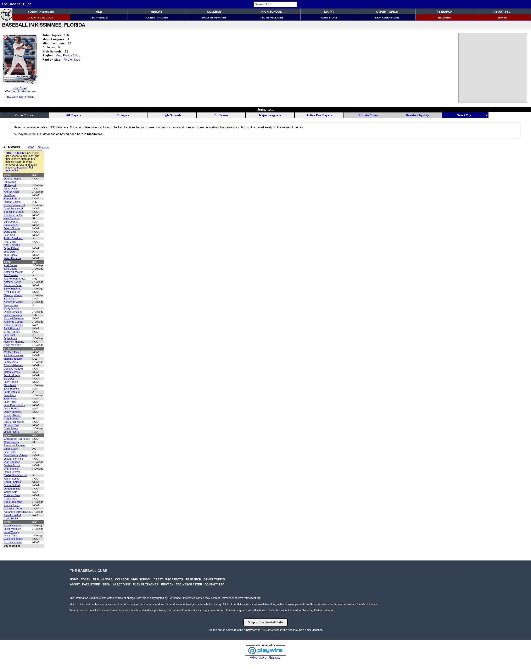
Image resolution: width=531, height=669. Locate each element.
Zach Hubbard (12, 328)
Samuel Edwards (13, 272)
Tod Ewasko (11, 275)
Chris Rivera (11, 428)
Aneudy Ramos (12, 415)
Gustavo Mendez (13, 368)
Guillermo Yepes (13, 538)
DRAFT (329, 11)
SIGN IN (502, 17)
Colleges (123, 115)
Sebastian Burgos (14, 211)
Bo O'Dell (9, 378)
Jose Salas (20, 88)
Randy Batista (12, 198)
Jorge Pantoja (12, 392)
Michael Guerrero (14, 318)
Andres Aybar (11, 191)
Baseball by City (417, 115)
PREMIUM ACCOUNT (116, 584)
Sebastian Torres (13, 508)
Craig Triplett (11, 518)
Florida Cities (368, 115)
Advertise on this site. (265, 657)
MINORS (156, 11)
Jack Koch (10, 335)
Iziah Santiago (12, 462)
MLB (99, 11)
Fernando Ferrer (13, 285)
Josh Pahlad (11, 382)
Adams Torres (11, 505)
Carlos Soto (10, 492)
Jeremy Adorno (12, 178)
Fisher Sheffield (13, 482)
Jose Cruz (9, 235)
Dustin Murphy (12, 375)
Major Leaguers (270, 115)
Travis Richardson (14, 421)
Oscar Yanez (11, 535)
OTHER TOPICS (387, 11)
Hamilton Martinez (14, 341)
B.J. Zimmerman (13, 542)
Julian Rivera (11, 431)
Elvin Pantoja (11, 388)
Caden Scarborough (15, 475)
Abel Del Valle (12, 245)
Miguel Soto (10, 498)
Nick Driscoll (11, 255)
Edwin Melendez (13, 365)
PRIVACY (167, 584)
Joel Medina (11, 362)
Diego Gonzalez (13, 311)
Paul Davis (10, 241)
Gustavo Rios (11, 425)
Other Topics (24, 115)
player (7, 175)
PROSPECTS (174, 579)
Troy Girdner (11, 305)
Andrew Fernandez (15, 278)
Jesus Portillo (11, 408)
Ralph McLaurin (13, 358)
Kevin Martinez (12, 345)
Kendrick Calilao (13, 215)
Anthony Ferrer (12, 282)
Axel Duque (10, 265)
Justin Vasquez (12, 528)
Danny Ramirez (13, 411)
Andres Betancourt (14, 205)
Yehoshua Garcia (13, 301)
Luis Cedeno (11, 221)
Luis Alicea (10, 182)
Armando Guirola (13, 321)
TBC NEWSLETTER (271, 17)
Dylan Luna (10, 338)
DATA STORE (329, 17)
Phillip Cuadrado (13, 238)
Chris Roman (11, 442)
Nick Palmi (10, 385)
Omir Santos (11, 468)
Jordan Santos (12, 465)
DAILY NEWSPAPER (214, 17)
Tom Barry (9, 195)
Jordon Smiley (12, 488)
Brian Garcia (11, 298)
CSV (31, 147)
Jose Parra (10, 395)
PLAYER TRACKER (156, 17)
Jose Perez (10, 401)
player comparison (16, 167)
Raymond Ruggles (14, 445)
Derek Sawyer (12, 472)
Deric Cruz (10, 231)
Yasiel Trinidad (12, 515)
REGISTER (444, 17)
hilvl (34, 175)
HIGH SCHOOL (271, 11)
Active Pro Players (319, 115)
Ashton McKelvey (13, 355)
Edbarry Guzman (13, 325)
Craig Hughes (12, 331)
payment (251, 629)
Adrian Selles (11, 478)
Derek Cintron (12, 228)
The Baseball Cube (17, 4)
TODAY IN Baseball (41, 11)
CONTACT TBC (214, 584)
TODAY (85, 579)
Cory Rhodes (11, 418)
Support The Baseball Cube (265, 622)
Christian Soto (12, 495)
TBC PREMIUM (99, 17)
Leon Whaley (11, 532)
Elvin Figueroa (12, 292)
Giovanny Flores (13, 295)
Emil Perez (10, 398)
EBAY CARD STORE (387, 17)
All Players (73, 115)
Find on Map (71, 59)
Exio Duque (10, 268)
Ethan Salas (11, 448)
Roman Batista (12, 201)
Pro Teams (221, 115)
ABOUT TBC (502, 11)
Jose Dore (10, 251)
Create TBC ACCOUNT (41, 17)
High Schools (171, 115)
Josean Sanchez (13, 458)
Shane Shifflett (12, 485)
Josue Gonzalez (13, 315)
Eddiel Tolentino (13, 502)
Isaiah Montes (12, 372)
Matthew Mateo (12, 352)
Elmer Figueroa (12, 288)
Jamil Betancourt (13, 208)
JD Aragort (10, 185)
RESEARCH (444, 11)
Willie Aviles (10, 188)
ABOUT (75, 584)
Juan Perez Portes (14, 405)
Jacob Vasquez (12, 525)
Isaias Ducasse (12, 258)
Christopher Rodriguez (17, 438)
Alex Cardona (11, 218)
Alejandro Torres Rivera (17, 511)
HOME (74, 579)
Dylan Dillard (11, 248)
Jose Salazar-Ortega (15, 455)
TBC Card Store (15, 96)
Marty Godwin (11, 308)
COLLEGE (214, 11)
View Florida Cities (68, 55)
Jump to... (265, 109)
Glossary (43, 147)
